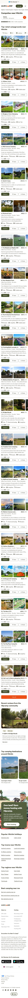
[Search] (24, 17)
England (16, 9)
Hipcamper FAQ (5, 926)
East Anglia (21, 9)
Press (2, 924)
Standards (16, 926)
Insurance (16, 923)
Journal (3, 919)
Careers (3, 921)
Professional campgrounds (17, 919)
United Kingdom (9, 9)
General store (4, 916)
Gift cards (3, 913)
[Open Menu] (25, 6)
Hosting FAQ (17, 928)
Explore (3, 9)
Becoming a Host (18, 913)
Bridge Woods (13, 733)
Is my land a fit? (18, 916)
